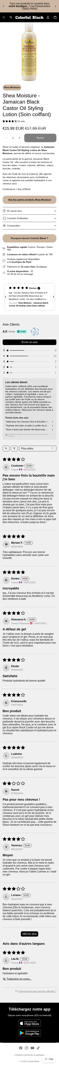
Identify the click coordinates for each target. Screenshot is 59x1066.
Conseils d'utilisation (17, 218)
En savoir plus (14, 211)
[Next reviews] (53, 297)
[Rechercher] (10, 17)
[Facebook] (21, 1048)
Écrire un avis (30, 342)
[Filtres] (14, 448)
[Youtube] (32, 1048)
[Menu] (4, 17)
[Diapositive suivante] (55, 6)
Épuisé (40, 137)
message (28, 274)
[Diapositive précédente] (3, 6)
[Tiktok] (38, 1048)
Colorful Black (33, 1061)
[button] (10, 121)
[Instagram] (27, 1048)
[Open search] (6, 448)
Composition (13, 225)
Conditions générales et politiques (29, 1055)
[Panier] (55, 17)
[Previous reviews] (5, 297)
